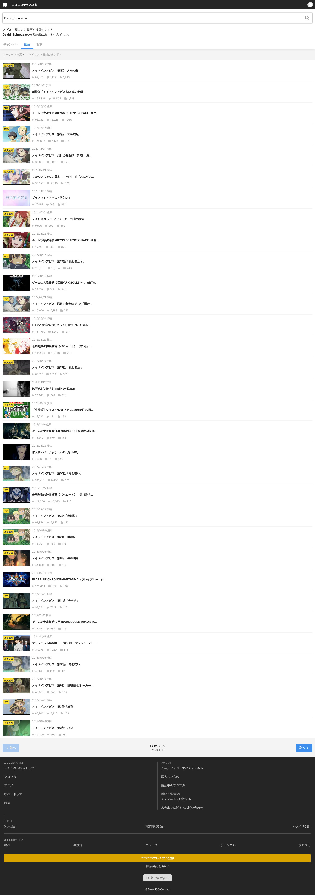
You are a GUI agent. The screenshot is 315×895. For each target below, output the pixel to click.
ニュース (152, 845)
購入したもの (170, 776)
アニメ (8, 785)
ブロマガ (10, 776)
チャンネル (10, 44)
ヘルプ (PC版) (301, 826)
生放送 (78, 845)
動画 (27, 44)
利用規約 (10, 826)
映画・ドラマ (13, 794)
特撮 (7, 803)
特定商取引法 (154, 826)
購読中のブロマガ (173, 785)
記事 (39, 44)
